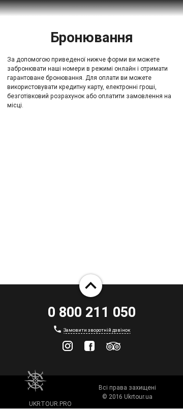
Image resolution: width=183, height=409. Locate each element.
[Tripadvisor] (113, 346)
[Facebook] (89, 346)
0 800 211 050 (92, 312)
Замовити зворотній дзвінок (97, 330)
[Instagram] (68, 346)
